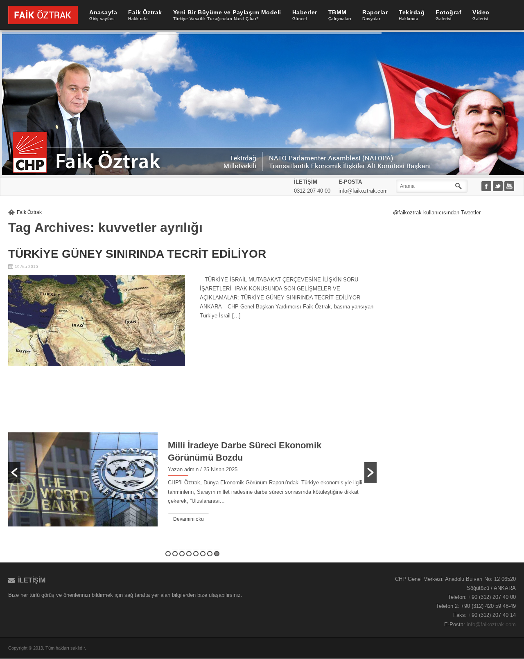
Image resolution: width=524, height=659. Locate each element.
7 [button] (209, 553)
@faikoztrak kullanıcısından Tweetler (437, 212)
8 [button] (216, 553)
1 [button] (168, 553)
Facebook (487, 186)
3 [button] (182, 553)
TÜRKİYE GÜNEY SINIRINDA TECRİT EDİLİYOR (137, 253)
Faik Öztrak (29, 212)
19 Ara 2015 (26, 266)
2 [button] (175, 553)
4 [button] (189, 553)
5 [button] (196, 553)
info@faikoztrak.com (491, 624)
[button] (14, 472)
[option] (192, 466)
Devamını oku (188, 519)
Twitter (498, 186)
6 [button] (203, 553)
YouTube (510, 186)
